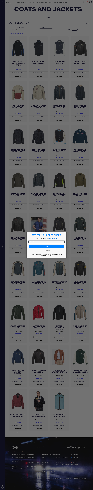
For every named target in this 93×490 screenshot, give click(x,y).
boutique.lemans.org (52, 238)
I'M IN (46, 246)
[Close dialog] (65, 233)
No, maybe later (46, 250)
